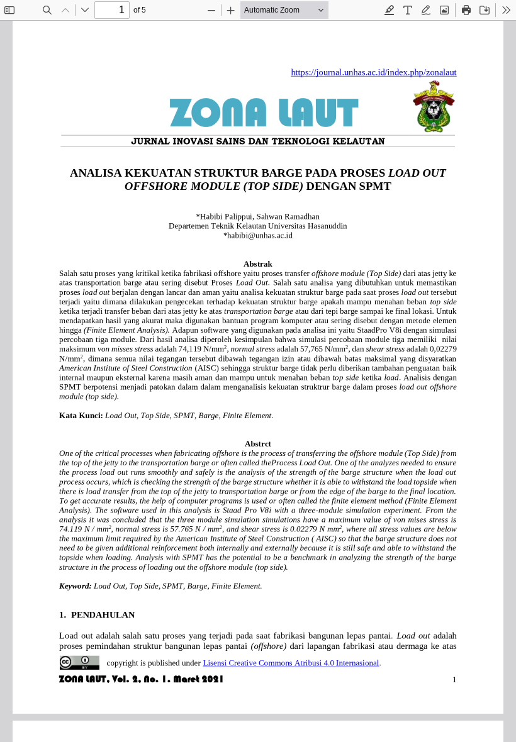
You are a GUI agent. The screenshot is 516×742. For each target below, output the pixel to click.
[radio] (389, 10)
